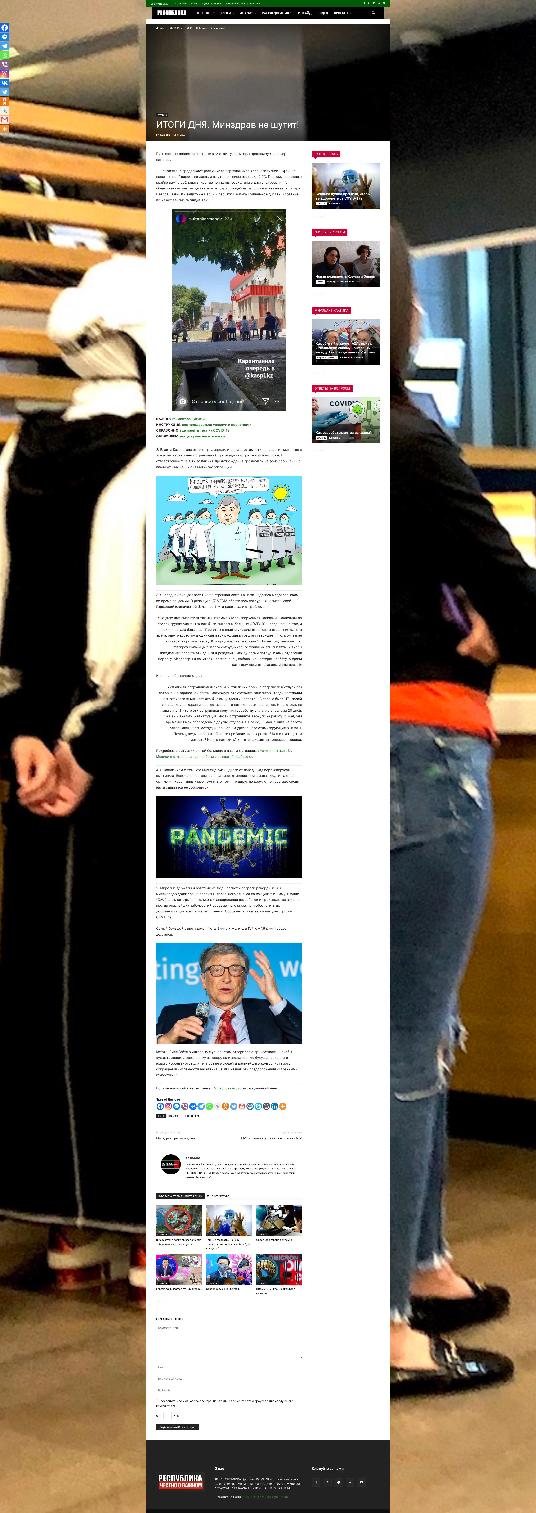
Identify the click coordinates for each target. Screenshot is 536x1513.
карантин (173, 1115)
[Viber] (184, 1106)
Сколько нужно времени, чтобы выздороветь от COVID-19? (343, 196)
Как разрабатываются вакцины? (344, 432)
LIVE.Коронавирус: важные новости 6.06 (271, 1138)
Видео (320, 281)
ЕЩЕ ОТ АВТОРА (218, 1196)
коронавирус (191, 1115)
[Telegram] (374, 3)
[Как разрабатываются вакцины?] (346, 420)
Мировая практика (327, 357)
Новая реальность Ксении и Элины (345, 276)
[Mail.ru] (250, 1106)
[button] (373, 13)
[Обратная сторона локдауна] (279, 1220)
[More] (282, 1106)
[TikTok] (378, 3)
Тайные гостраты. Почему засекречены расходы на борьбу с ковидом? (228, 1244)
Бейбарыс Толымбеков (340, 281)
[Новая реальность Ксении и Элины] (346, 264)
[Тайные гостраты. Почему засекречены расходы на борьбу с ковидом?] (229, 1220)
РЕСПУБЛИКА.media (351, 357)
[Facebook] (364, 3)
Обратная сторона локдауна (274, 1239)
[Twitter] (233, 1106)
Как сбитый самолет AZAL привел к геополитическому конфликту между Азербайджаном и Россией (345, 347)
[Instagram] (369, 3)
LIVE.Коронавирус (226, 1088)
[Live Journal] (217, 1106)
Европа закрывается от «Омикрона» (179, 1288)
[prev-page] (158, 1301)
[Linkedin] (274, 1106)
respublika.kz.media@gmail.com (265, 1497)
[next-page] (165, 1301)
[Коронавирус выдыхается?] (229, 1269)
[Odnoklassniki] (225, 1106)
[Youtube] (383, 3)
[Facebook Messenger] (176, 1106)
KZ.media (165, 134)
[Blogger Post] (266, 1106)
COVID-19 (174, 28)
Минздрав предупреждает (175, 1138)
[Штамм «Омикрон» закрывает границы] (279, 1269)
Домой (160, 28)
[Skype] (258, 1106)
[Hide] (1, 137)
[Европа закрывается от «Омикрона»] (179, 1269)
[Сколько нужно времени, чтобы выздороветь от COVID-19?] (346, 186)
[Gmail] (242, 1106)
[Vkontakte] (193, 1106)
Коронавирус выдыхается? (223, 1288)
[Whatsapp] (209, 1106)
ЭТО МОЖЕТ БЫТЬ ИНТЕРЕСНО (180, 1196)
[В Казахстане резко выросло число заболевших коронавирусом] (179, 1220)
